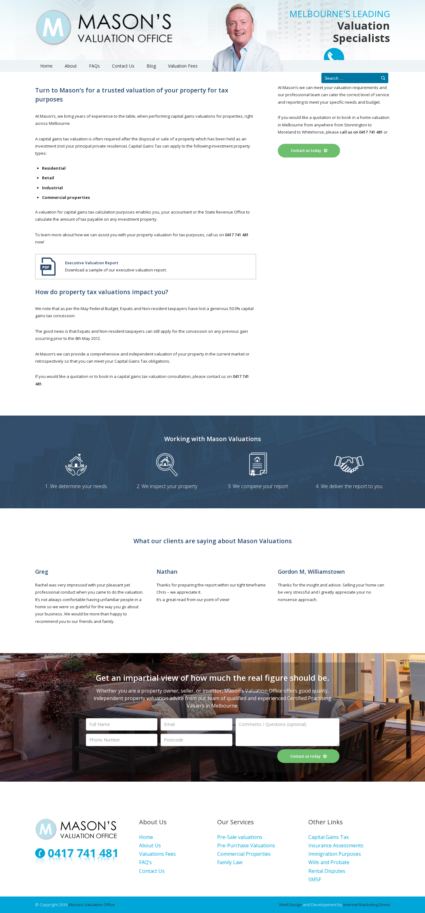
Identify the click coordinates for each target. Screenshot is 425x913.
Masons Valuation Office (91, 904)
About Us (150, 845)
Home (46, 66)
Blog (151, 66)
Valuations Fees (157, 853)
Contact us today (307, 150)
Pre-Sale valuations (239, 837)
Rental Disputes (326, 871)
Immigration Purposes (334, 853)
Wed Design (290, 904)
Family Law (229, 862)
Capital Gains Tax (328, 837)
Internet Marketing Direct (366, 904)
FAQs (94, 66)
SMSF (314, 879)
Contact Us (123, 66)
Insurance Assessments (335, 845)
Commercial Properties (244, 853)
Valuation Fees (183, 66)
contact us (216, 376)
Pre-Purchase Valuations (246, 845)
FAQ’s (145, 862)
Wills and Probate (328, 862)
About (71, 66)
